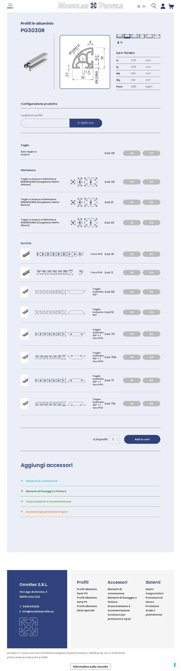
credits (44, 657)
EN (143, 6)
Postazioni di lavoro (154, 600)
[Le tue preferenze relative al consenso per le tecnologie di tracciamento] (174, 664)
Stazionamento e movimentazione (119, 608)
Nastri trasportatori (155, 591)
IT (139, 6)
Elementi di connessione (116, 591)
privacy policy (14, 657)
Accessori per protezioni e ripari (119, 617)
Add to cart (142, 439)
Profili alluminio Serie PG (87, 591)
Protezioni (152, 606)
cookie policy (31, 657)
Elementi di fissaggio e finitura (122, 600)
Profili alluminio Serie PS (87, 600)
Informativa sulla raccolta (90, 666)
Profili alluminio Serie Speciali (87, 608)
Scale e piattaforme (154, 612)
